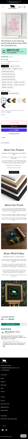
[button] (2, 7)
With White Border (14, 93)
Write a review (10, 324)
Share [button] (4, 137)
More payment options (14, 133)
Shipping (9, 61)
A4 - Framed (5, 66)
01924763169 (5, 370)
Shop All (3, 381)
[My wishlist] (22, 7)
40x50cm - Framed (6, 68)
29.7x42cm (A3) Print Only (8, 74)
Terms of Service (5, 403)
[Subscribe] (25, 425)
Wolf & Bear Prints (8, 436)
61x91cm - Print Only (19, 84)
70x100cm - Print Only (7, 87)
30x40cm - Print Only (7, 82)
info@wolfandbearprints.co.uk (10, 367)
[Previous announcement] (2, 2)
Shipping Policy (5, 407)
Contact (3, 391)
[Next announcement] (25, 2)
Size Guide (3, 385)
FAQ (2, 388)
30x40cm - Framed (14, 66)
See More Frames (14, 172)
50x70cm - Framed (17, 68)
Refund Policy (4, 410)
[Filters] (21, 324)
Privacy (3, 400)
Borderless (4, 93)
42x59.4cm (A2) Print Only (8, 76)
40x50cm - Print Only (19, 82)
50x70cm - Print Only (7, 84)
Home (2, 378)
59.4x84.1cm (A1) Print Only (8, 79)
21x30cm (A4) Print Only (8, 71)
